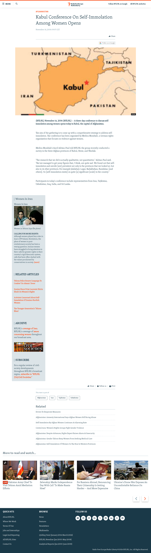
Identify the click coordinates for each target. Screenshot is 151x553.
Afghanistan (42, 12)
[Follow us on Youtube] (78, 518)
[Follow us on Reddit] (83, 518)
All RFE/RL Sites (9, 539)
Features (42, 522)
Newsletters (44, 526)
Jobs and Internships (11, 531)
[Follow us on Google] (94, 518)
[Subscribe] (122, 518)
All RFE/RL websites (138, 4)
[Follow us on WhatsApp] (117, 518)
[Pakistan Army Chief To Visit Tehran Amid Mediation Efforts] (20, 470)
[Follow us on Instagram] (89, 518)
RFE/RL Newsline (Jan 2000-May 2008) (55, 539)
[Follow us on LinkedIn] (111, 518)
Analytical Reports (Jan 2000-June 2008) (55, 544)
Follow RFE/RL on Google (117, 4)
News (41, 517)
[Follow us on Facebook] (105, 518)
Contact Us (7, 544)
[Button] (112, 36)
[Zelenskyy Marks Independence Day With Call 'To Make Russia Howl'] (57, 470)
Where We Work (9, 522)
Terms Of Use (8, 526)
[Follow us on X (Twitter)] (100, 518)
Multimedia (44, 531)
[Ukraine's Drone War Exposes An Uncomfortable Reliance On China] (131, 470)
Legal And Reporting (11, 535)
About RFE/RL (8, 517)
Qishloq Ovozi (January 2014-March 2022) (56, 535)
